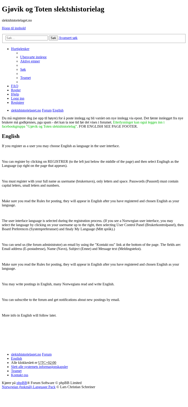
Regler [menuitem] (16, 90)
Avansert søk (68, 38)
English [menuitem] (16, 358)
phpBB (22, 383)
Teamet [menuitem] (25, 78)
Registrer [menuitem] (17, 102)
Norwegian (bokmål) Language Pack (28, 387)
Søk (53, 38)
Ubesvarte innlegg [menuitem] (33, 57)
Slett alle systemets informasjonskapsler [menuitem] (39, 367)
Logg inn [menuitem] (17, 98)
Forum (47, 354)
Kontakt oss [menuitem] (19, 375)
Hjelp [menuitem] (15, 94)
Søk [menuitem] (23, 69)
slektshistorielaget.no (26, 354)
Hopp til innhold (14, 28)
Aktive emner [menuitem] (30, 61)
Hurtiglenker (20, 49)
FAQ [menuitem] (14, 86)
